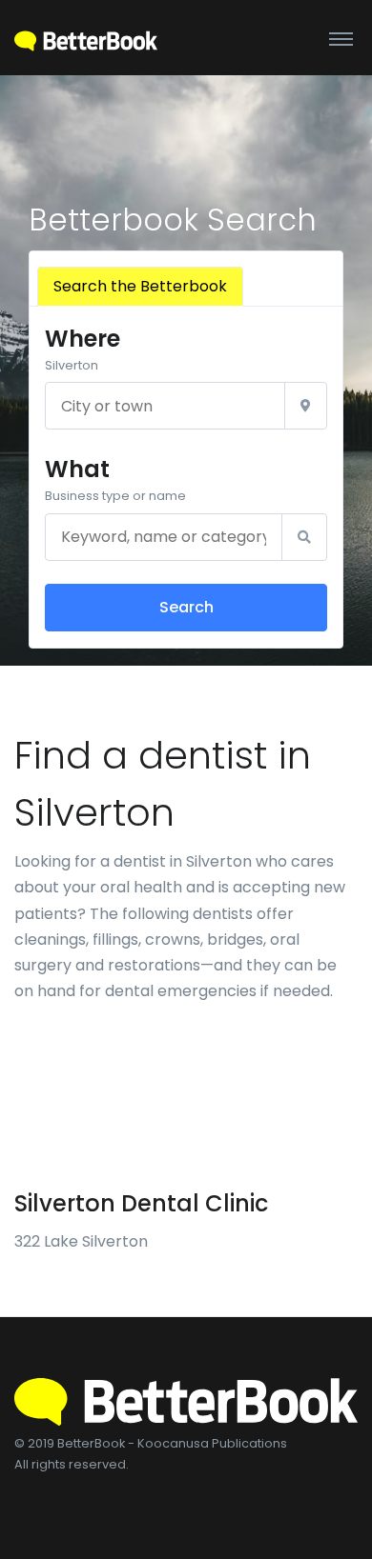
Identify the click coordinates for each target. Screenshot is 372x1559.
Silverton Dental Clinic (141, 1203)
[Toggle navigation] (341, 38)
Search (186, 607)
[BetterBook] (85, 37)
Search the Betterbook (140, 286)
